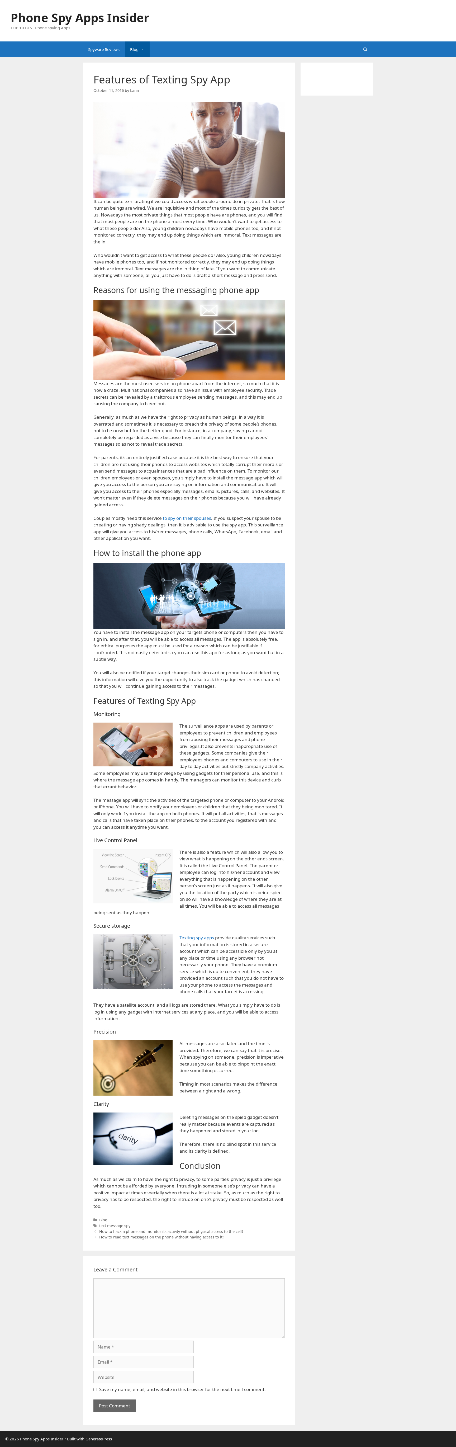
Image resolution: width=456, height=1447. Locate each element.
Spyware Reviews (104, 49)
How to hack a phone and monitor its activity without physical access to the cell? (171, 1231)
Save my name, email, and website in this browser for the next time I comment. (182, 1389)
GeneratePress (99, 1438)
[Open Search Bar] (365, 49)
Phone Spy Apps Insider (80, 18)
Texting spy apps (196, 938)
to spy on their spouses (187, 518)
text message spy (114, 1225)
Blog (134, 49)
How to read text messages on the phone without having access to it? (162, 1236)
